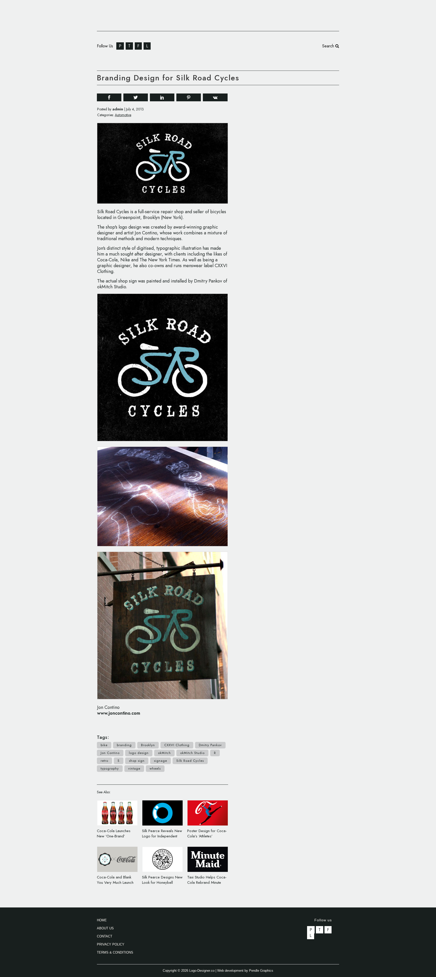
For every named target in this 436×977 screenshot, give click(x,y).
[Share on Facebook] (109, 97)
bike (104, 745)
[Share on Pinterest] (188, 97)
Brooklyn (148, 745)
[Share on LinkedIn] (162, 97)
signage (160, 760)
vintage (134, 768)
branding (124, 745)
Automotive (123, 114)
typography (110, 768)
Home (102, 920)
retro (104, 760)
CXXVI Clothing (176, 745)
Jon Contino (110, 752)
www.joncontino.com (118, 713)
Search (328, 46)
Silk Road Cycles (190, 760)
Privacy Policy (110, 944)
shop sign (137, 760)
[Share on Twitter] (135, 97)
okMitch (164, 752)
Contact (104, 936)
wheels (155, 768)
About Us (105, 928)
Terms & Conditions (115, 952)
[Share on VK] (215, 97)
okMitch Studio (192, 752)
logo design (139, 752)
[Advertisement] (301, 165)
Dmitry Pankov (210, 745)
